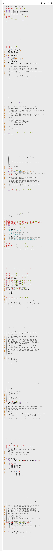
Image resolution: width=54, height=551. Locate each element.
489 (4, 503)
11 (4, 16)
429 (4, 442)
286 (4, 296)
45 (4, 51)
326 (4, 337)
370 (4, 382)
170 (4, 178)
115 (4, 122)
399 (4, 411)
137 (4, 144)
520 (4, 534)
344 (4, 355)
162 (4, 170)
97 (4, 104)
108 (4, 115)
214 (4, 223)
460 (4, 473)
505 (4, 519)
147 (4, 155)
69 (4, 75)
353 (4, 364)
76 (4, 82)
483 (4, 497)
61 (4, 67)
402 (4, 414)
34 (4, 40)
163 (4, 171)
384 (4, 396)
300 (4, 310)
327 (4, 338)
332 (4, 343)
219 (4, 228)
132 (4, 139)
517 (4, 531)
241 (4, 250)
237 (4, 246)
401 (4, 413)
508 (4, 522)
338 (4, 349)
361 (4, 372)
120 (4, 127)
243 (4, 252)
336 (4, 347)
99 (4, 106)
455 (4, 468)
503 (4, 517)
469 (4, 482)
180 (4, 188)
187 (4, 195)
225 (4, 234)
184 (4, 192)
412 (4, 424)
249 (4, 258)
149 (4, 157)
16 (4, 21)
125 (4, 132)
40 (4, 46)
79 (4, 85)
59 (4, 65)
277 (4, 287)
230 (4, 239)
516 (4, 530)
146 (4, 154)
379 (4, 391)
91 (4, 98)
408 (4, 420)
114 (4, 121)
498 (4, 512)
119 (4, 126)
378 (4, 390)
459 (4, 472)
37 (4, 43)
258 (4, 268)
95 (4, 102)
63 (4, 69)
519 (4, 533)
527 (4, 541)
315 (4, 326)
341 (4, 352)
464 (4, 477)
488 (4, 502)
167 (4, 175)
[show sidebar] (1, 1)
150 (4, 158)
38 (4, 44)
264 (4, 274)
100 (4, 107)
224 (4, 233)
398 (4, 410)
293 (4, 303)
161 (4, 169)
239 (4, 248)
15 (4, 20)
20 (4, 25)
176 (4, 184)
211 (4, 220)
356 (4, 367)
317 (4, 328)
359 (4, 370)
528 (4, 542)
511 (4, 525)
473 (4, 486)
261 (4, 271)
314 (4, 325)
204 (4, 213)
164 (4, 172)
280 (4, 290)
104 (4, 111)
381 (4, 393)
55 (4, 61)
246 (4, 255)
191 (4, 199)
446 (4, 459)
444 (4, 457)
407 (4, 419)
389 (4, 401)
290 (4, 300)
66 (4, 72)
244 (4, 253)
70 (4, 76)
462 (4, 475)
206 (4, 215)
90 (4, 97)
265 (4, 275)
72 (4, 78)
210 (4, 219)
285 (4, 295)
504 (4, 518)
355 (4, 366)
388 (4, 400)
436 (4, 449)
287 (4, 297)
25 (4, 30)
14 (4, 19)
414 (4, 426)
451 (4, 464)
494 (4, 508)
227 (4, 236)
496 (4, 510)
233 (4, 242)
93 (4, 100)
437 (4, 450)
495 (4, 509)
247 (4, 256)
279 (4, 289)
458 (4, 471)
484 (4, 498)
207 (4, 216)
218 (4, 227)
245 (4, 254)
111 (4, 118)
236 (4, 245)
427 (4, 440)
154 (4, 162)
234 (4, 243)
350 (4, 361)
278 (4, 288)
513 (4, 527)
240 (4, 249)
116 (4, 123)
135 (4, 142)
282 (4, 292)
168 (4, 176)
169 (4, 177)
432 (4, 445)
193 (4, 201)
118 (4, 125)
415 (4, 427)
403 (4, 415)
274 (4, 284)
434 (4, 447)
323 (4, 334)
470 (4, 483)
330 (4, 341)
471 (4, 484)
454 (4, 467)
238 (4, 247)
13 (4, 18)
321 (4, 332)
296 (4, 306)
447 (4, 460)
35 (4, 41)
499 (4, 513)
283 (4, 293)
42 (4, 48)
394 (4, 406)
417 (4, 429)
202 (4, 211)
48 (4, 54)
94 (4, 101)
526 (4, 540)
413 (4, 425)
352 (4, 363)
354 (4, 365)
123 (4, 130)
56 (4, 62)
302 (4, 312)
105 (4, 112)
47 (4, 53)
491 (4, 505)
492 (4, 506)
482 (4, 496)
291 (4, 301)
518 (4, 532)
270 (4, 280)
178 (4, 186)
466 (4, 479)
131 (4, 138)
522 (4, 536)
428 (4, 441)
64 (4, 70)
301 (4, 311)
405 (4, 417)
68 (4, 74)
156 (4, 164)
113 (4, 120)
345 (4, 356)
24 (4, 29)
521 (4, 535)
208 (4, 217)
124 (4, 131)
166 (4, 174)
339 (4, 350)
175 (4, 183)
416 (4, 428)
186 (4, 194)
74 (4, 80)
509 (4, 523)
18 (4, 23)
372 (4, 384)
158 (4, 166)
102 (4, 109)
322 (4, 333)
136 (4, 143)
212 (4, 221)
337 (4, 348)
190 (4, 198)
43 (4, 49)
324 (4, 335)
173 (4, 181)
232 (4, 241)
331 (4, 342)
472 (4, 485)
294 (4, 304)
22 (4, 27)
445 (4, 458)
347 (4, 358)
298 (4, 308)
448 (4, 461)
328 (4, 339)
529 (4, 543)
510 (4, 524)
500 (4, 514)
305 (4, 315)
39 (4, 45)
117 (4, 124)
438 (4, 451)
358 (4, 369)
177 (4, 185)
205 (4, 214)
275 (4, 285)
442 (4, 455)
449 (4, 462)
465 (4, 478)
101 (4, 108)
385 (4, 397)
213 (4, 222)
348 (4, 359)
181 (4, 189)
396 (4, 408)
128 (4, 135)
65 (4, 71)
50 (4, 56)
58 (4, 64)
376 (4, 388)
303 (4, 313)
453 (4, 466)
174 (4, 182)
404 (4, 416)
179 (4, 187)
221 (4, 230)
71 (4, 77)
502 (4, 516)
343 (4, 354)
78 (4, 84)
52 (4, 58)
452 (4, 465)
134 (4, 141)
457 (4, 470)
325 (4, 336)
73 (4, 79)
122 (4, 129)
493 (4, 507)
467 (4, 480)
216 (4, 225)
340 (4, 351)
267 (4, 277)
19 (4, 24)
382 (4, 394)
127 (4, 134)
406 (4, 418)
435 (4, 448)
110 (4, 117)
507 (4, 521)
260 (4, 270)
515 (4, 529)
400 (4, 412)
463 (4, 476)
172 (4, 180)
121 (4, 128)
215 (4, 224)
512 (4, 526)
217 (4, 226)
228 (4, 237)
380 (4, 392)
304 (4, 314)
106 (4, 113)
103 (4, 110)
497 (4, 511)
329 (4, 340)
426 (4, 439)
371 (4, 383)
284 (4, 294)
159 (4, 167)
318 (4, 329)
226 (4, 235)
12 (4, 17)
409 (4, 421)
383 (4, 395)
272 (4, 282)
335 (4, 346)
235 (4, 244)
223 (4, 232)
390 (4, 402)
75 (4, 81)
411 (4, 423)
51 (4, 57)
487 (4, 501)
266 (4, 276)
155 (4, 163)
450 (4, 463)
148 (4, 156)
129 (4, 136)
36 (4, 42)
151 (4, 159)
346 (4, 357)
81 (4, 87)
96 (4, 103)
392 (4, 404)
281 (4, 291)
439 (4, 452)
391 (4, 403)
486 (4, 500)
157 (4, 165)
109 (4, 116)
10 (4, 15)
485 (4, 499)
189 (4, 197)
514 (4, 528)
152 (4, 160)
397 (4, 409)
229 (4, 238)
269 (4, 279)
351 (4, 362)
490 (4, 504)
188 (4, 196)
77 (4, 83)
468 (4, 481)
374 (4, 386)
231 (4, 240)
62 (4, 68)
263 (4, 273)
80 (4, 86)
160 (4, 168)
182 (4, 190)
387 (4, 399)
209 (4, 218)
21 (4, 26)
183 (4, 191)
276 (4, 286)
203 (4, 212)
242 (4, 251)
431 (4, 444)
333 (4, 344)
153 (4, 161)
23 (4, 28)
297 (4, 307)
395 (4, 407)
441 (4, 454)
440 (4, 453)
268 (4, 278)
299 (4, 309)
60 (4, 66)
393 (4, 405)
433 (4, 446)
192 (4, 200)
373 (4, 385)
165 (4, 173)
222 (4, 231)
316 (4, 327)
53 (4, 59)
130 (4, 137)
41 (4, 47)
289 (4, 299)
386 (4, 398)
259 (4, 269)
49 (4, 55)
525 (4, 539)
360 (4, 371)
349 (4, 360)
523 (4, 537)
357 (4, 368)
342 (4, 353)
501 (4, 515)
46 (4, 52)
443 (4, 456)
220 (4, 229)
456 (4, 469)
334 (4, 345)
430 (4, 443)
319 (4, 330)
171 (4, 179)
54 (4, 60)
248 (4, 257)
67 (4, 73)
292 (4, 302)
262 (4, 272)
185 (4, 193)
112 (4, 119)
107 (4, 114)
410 (4, 422)
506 (4, 520)
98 (4, 105)
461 (4, 474)
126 (4, 133)
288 (4, 298)
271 (4, 281)
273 (4, 283)
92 (4, 99)
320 (4, 331)
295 (4, 305)
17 (4, 22)
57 (4, 63)
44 (4, 50)
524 (4, 538)
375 (4, 387)
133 (4, 140)
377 (4, 389)
